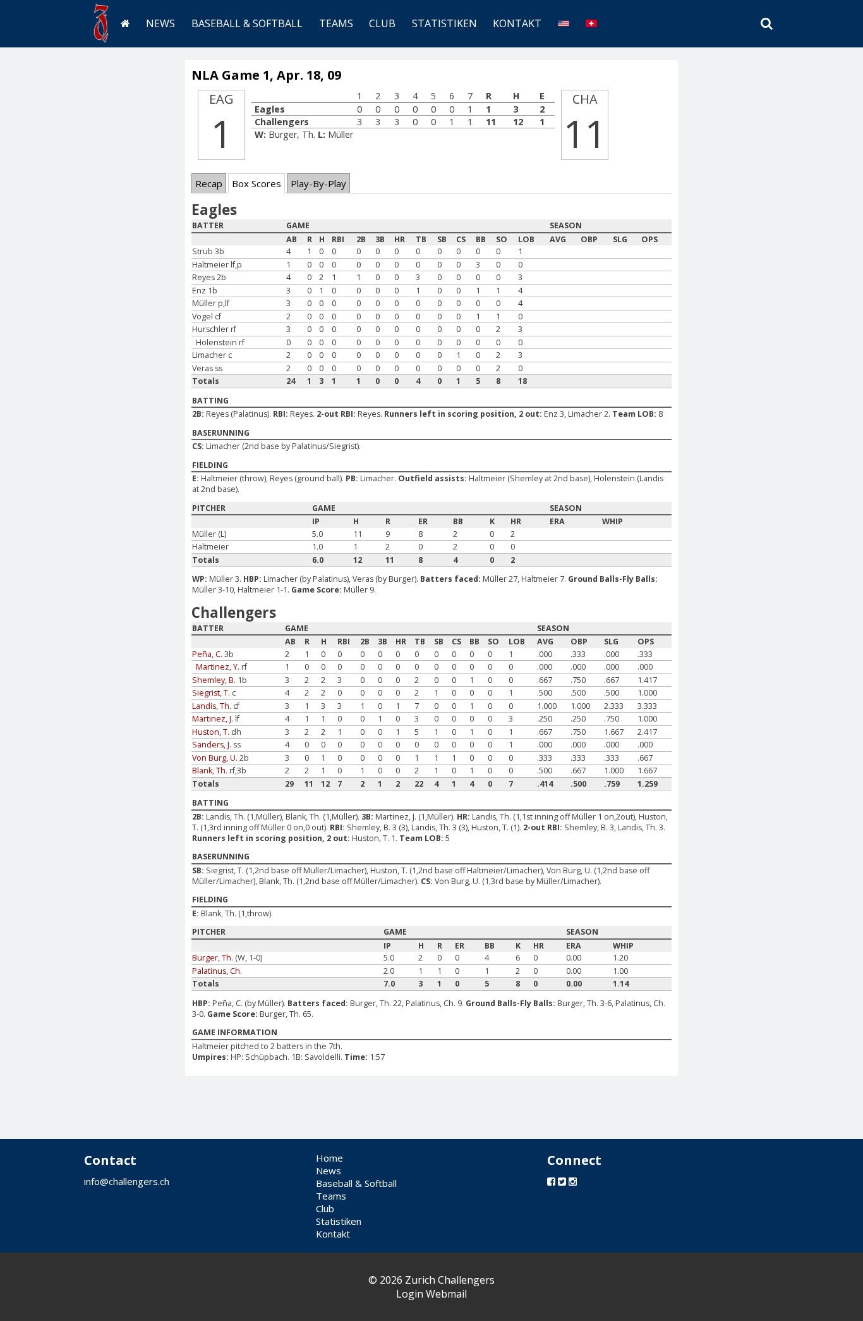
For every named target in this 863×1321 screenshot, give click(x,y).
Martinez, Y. (217, 666)
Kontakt (517, 23)
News (160, 23)
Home (329, 1158)
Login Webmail (431, 1294)
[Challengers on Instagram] (573, 1181)
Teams (336, 23)
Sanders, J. (211, 744)
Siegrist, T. (211, 692)
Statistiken (444, 23)
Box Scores (256, 183)
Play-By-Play (318, 183)
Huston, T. (210, 732)
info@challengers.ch (126, 1181)
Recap (208, 183)
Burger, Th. (212, 957)
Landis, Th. (211, 706)
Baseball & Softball (247, 23)
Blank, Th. (209, 770)
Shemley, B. (214, 680)
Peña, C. (207, 654)
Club (382, 23)
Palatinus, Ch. (217, 971)
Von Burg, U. (215, 758)
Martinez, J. (212, 718)
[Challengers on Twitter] (562, 1181)
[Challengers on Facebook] (551, 1181)
